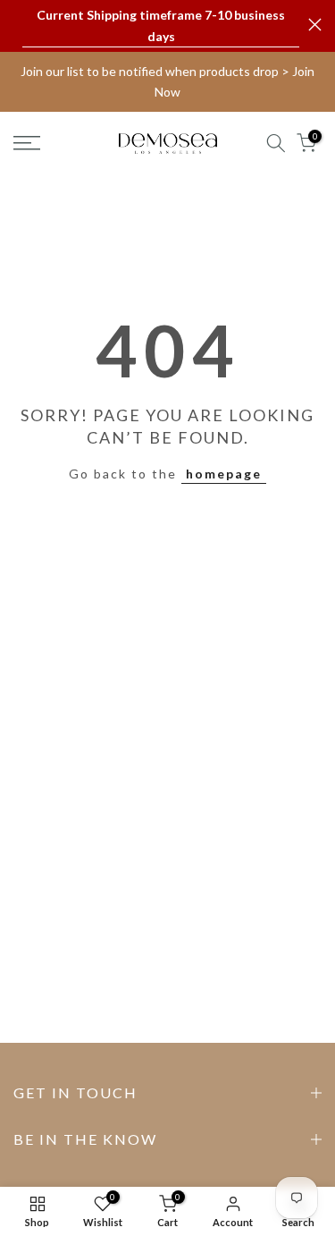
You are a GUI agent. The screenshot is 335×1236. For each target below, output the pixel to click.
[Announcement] (160, 25)
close (315, 24)
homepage (224, 473)
